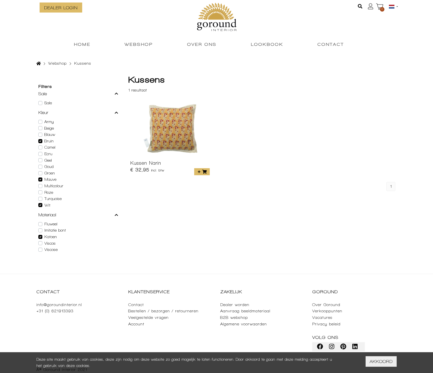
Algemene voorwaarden (243, 324)
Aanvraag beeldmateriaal (245, 311)
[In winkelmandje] (202, 171)
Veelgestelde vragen (148, 317)
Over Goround (326, 305)
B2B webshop (234, 317)
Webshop (57, 63)
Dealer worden (234, 305)
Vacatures (322, 317)
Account (136, 324)
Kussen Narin (145, 162)
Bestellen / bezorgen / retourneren (163, 311)
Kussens (82, 63)
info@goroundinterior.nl (59, 305)
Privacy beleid (326, 324)
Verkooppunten (327, 311)
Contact (136, 305)
